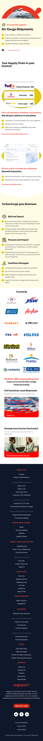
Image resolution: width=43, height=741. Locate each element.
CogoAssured (21, 546)
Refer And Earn (21, 601)
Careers (21, 673)
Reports (21, 533)
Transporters (21, 625)
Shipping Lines (21, 582)
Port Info (21, 576)
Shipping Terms (21, 579)
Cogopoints (21, 604)
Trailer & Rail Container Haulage (21, 506)
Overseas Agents (21, 640)
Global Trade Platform (21, 477)
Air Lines (21, 585)
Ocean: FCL (21, 486)
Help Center (21, 591)
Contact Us (21, 670)
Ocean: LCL (22, 489)
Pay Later (21, 561)
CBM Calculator (21, 652)
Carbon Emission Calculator (21, 655)
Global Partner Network (21, 613)
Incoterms (21, 588)
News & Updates (21, 530)
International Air (21, 492)
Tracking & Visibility (21, 518)
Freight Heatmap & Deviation (21, 658)
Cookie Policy (21, 729)
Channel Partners (21, 636)
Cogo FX (21, 567)
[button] (4, 50)
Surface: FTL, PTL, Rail (21, 503)
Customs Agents (21, 628)
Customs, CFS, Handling (21, 495)
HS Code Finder (21, 649)
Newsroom (21, 676)
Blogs (21, 527)
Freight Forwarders (21, 622)
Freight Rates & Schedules (21, 515)
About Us (21, 667)
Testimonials (21, 679)
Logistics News (21, 536)
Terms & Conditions (21, 722)
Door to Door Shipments (21, 549)
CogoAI (21, 474)
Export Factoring (21, 564)
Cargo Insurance (21, 552)
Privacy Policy (21, 726)
